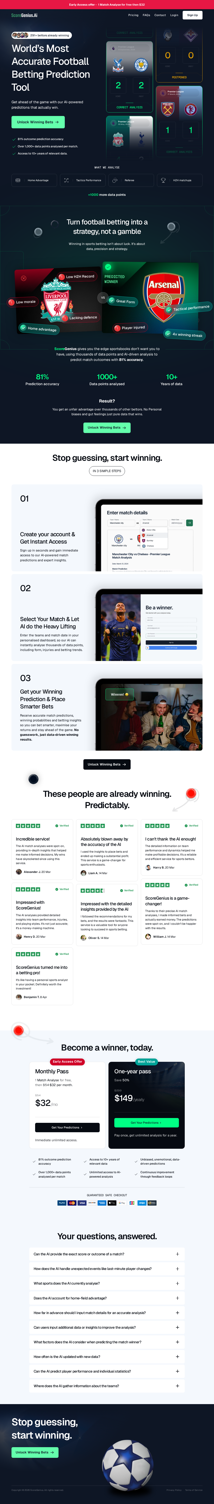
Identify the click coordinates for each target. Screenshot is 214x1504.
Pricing (133, 15)
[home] (24, 15)
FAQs (146, 15)
